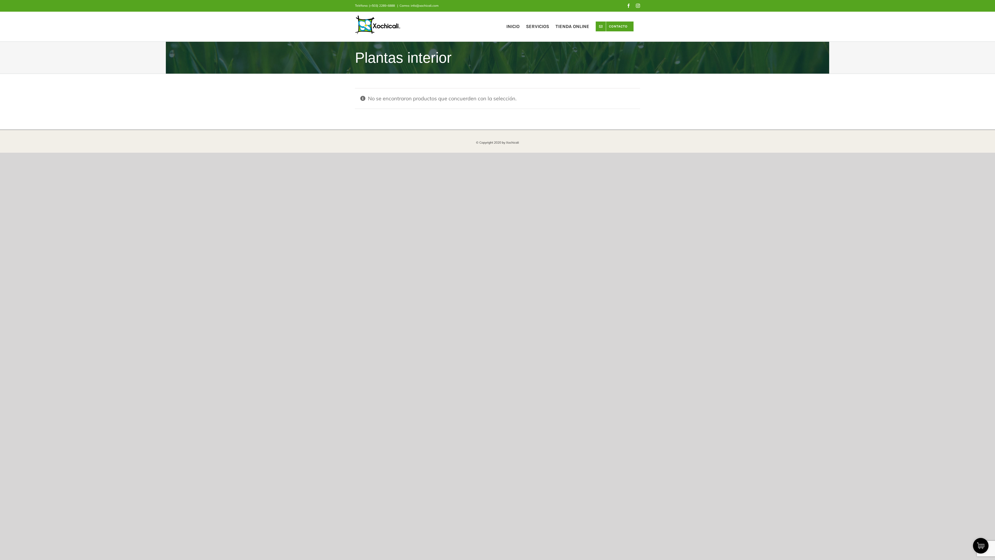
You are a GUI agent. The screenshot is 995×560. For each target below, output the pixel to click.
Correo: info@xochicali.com (419, 6)
